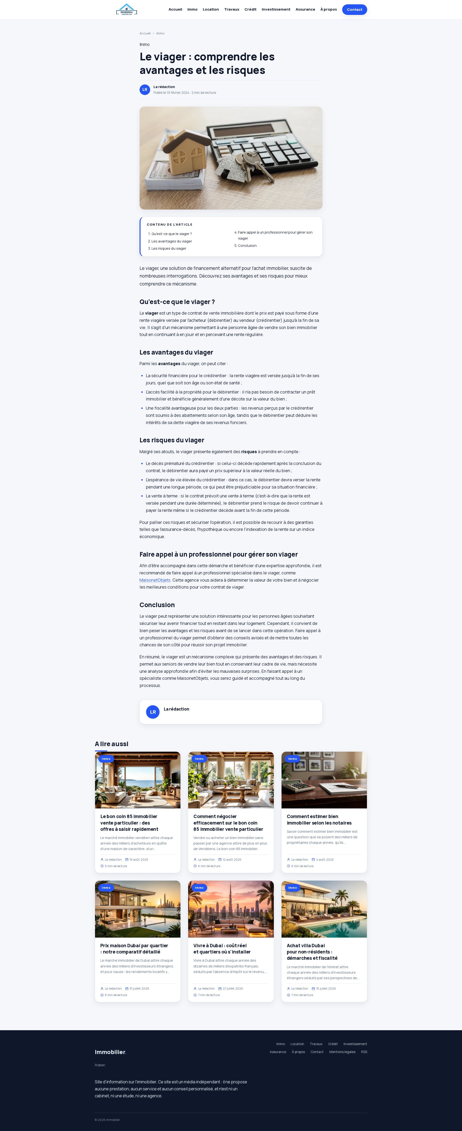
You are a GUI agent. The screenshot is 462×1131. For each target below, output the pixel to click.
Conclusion (247, 245)
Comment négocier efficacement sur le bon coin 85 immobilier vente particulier (228, 822)
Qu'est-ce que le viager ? (172, 233)
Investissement (276, 9)
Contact (354, 9)
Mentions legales (342, 1052)
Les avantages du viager (172, 241)
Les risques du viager (169, 248)
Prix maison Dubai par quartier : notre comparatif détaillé (134, 948)
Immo (192, 9)
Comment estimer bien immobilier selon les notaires (319, 819)
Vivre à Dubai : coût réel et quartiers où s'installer (222, 948)
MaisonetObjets (155, 580)
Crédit (250, 9)
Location (211, 9)
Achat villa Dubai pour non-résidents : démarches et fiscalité (312, 951)
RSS (364, 1052)
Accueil (175, 9)
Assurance (305, 9)
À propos (329, 9)
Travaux (231, 9)
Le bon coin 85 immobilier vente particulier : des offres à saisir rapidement (129, 822)
